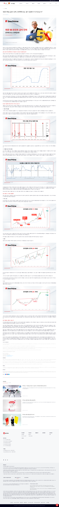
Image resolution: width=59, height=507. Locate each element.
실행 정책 (21, 502)
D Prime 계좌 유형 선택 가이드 (28, 414)
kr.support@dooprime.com (10, 355)
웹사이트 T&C (43, 502)
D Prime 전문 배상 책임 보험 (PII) (29, 400)
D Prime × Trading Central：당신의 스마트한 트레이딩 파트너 (34, 385)
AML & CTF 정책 (16, 502)
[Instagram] (6, 374)
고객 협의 (11, 502)
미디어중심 (13, 3)
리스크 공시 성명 (30, 502)
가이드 (6, 8)
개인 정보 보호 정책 (37, 502)
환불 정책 (25, 502)
